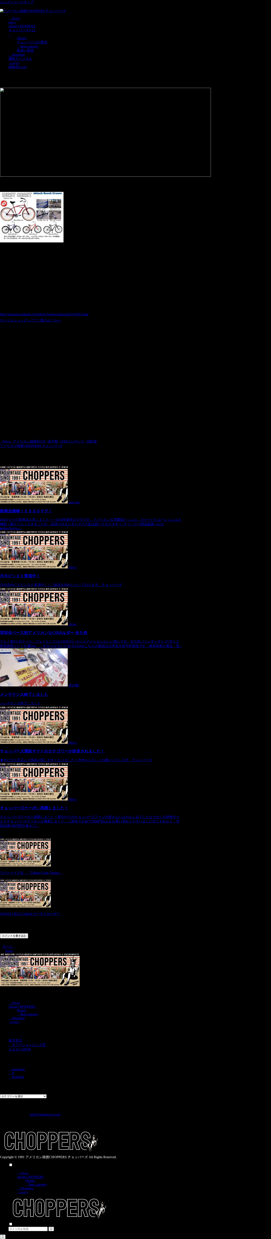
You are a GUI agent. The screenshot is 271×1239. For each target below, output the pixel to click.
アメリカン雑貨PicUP (29, 441)
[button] (51, 1229)
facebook (17, 1077)
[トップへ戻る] (3, 1237)
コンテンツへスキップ (17, 2)
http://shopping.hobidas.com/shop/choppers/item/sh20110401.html (44, 314)
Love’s (14, 1022)
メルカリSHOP (19, 1049)
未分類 (53, 441)
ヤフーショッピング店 (28, 1045)
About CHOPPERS (21, 1006)
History (22, 1010)
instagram (18, 1069)
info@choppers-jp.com (45, 1114)
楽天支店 (15, 1040)
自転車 (92, 441)
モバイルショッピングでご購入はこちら (30, 320)
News (6, 441)
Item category (29, 1014)
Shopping (18, 1018)
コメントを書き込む (14, 935)
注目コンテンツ (72, 441)
